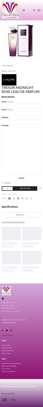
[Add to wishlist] (40, 188)
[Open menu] (23, 10)
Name (7, 102)
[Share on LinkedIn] (18, 198)
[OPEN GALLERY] (21, 40)
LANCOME (11, 71)
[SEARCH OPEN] (34, 10)
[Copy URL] (31, 198)
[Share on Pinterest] (22, 198)
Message (5, 125)
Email (7, 110)
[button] (21, 214)
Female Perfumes (7, 65)
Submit (21, 178)
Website (5, 117)
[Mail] (27, 198)
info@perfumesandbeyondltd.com (14, 320)
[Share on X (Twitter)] (9, 198)
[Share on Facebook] (14, 198)
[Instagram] (11, 330)
